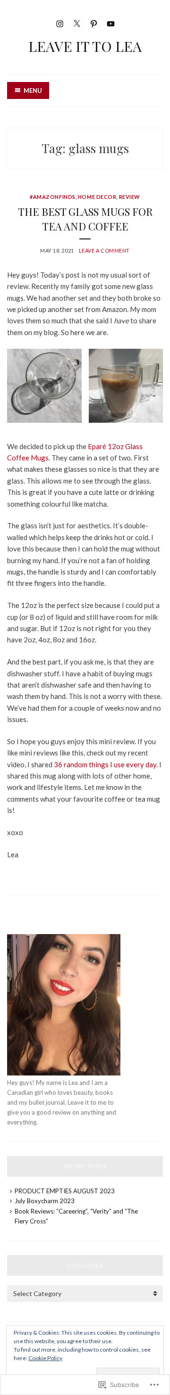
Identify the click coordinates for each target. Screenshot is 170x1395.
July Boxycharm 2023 (45, 1201)
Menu (33, 90)
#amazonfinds (53, 197)
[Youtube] (110, 22)
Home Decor (97, 197)
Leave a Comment (104, 250)
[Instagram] (59, 22)
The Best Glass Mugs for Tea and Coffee (85, 219)
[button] (44, 386)
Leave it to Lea (85, 46)
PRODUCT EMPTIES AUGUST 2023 (65, 1191)
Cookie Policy (45, 1358)
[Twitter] (76, 22)
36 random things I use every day (105, 764)
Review (129, 197)
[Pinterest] (93, 22)
